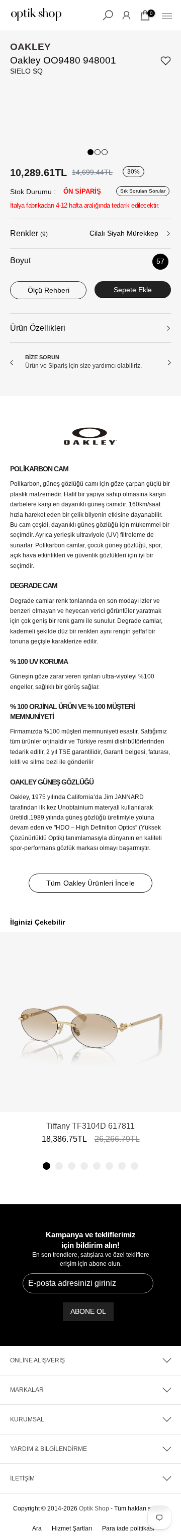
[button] (46, 1166)
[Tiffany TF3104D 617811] (90, 1022)
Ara (37, 1528)
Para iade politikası (128, 1528)
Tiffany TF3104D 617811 (90, 1126)
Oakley (30, 47)
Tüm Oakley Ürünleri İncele (90, 883)
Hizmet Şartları (72, 1528)
